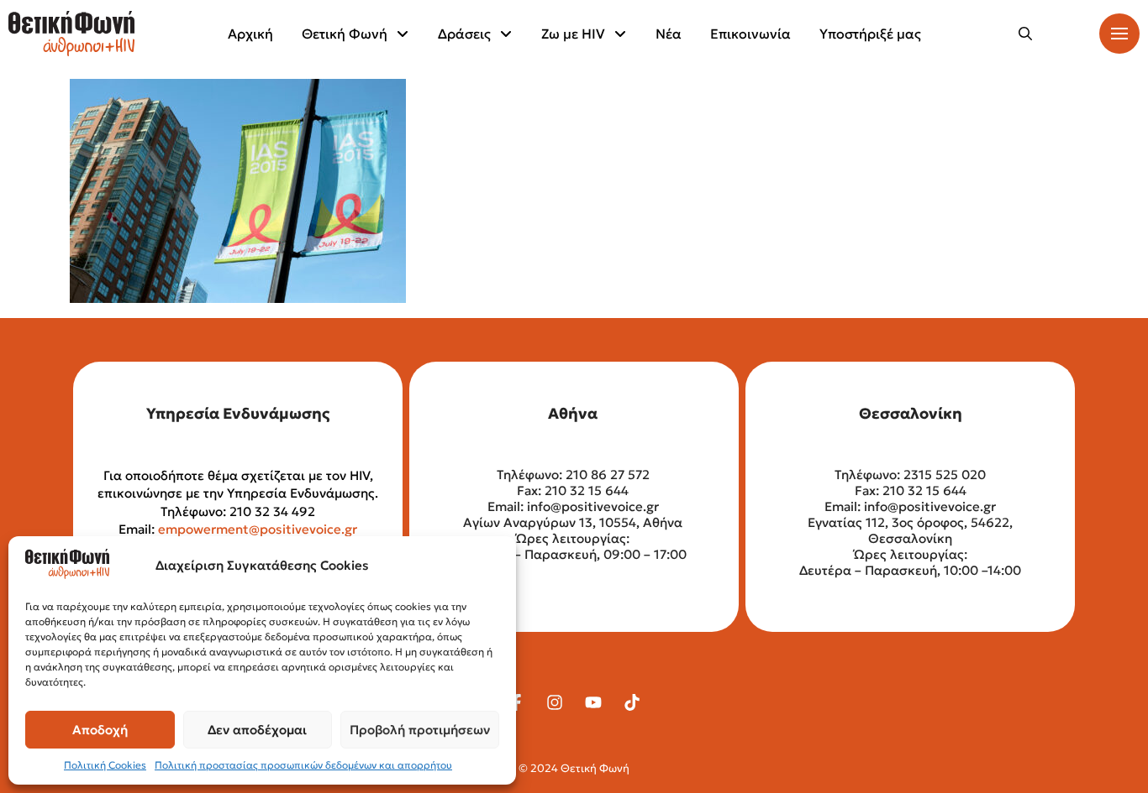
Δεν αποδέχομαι (257, 730)
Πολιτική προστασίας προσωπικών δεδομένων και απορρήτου (303, 765)
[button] (1025, 33)
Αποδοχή (100, 730)
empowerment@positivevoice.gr (257, 529)
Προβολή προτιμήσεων (420, 730)
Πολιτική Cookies (105, 765)
